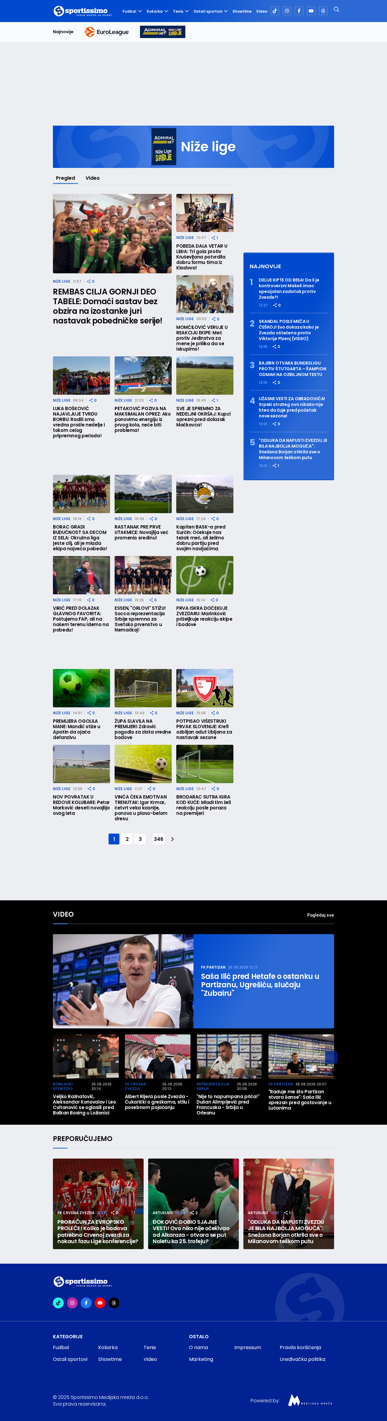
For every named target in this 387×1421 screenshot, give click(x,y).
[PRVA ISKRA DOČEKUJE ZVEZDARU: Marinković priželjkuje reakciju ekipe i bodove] (204, 575)
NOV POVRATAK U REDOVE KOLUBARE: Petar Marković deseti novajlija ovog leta (81, 805)
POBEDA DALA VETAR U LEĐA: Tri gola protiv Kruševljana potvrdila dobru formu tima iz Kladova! (201, 257)
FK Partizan (213, 967)
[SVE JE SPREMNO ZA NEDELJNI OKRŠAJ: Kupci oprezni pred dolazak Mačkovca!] (204, 375)
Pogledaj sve (320, 915)
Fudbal (129, 11)
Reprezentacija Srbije (213, 1086)
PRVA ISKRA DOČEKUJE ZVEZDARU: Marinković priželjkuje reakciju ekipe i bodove (204, 616)
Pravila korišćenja (300, 1347)
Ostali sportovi (208, 11)
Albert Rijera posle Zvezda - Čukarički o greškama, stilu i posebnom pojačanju (157, 1102)
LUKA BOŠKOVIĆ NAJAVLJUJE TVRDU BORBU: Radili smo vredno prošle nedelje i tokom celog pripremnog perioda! (79, 422)
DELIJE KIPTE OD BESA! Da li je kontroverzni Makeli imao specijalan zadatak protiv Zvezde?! (289, 288)
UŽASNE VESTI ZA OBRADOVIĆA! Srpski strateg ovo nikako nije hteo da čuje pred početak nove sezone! (292, 407)
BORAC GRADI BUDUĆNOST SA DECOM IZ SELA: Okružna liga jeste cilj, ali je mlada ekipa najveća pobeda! (80, 537)
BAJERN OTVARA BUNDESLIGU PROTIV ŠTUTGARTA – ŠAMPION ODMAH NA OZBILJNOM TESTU (292, 369)
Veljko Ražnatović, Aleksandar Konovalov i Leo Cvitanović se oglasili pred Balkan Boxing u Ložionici (84, 1105)
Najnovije (63, 31)
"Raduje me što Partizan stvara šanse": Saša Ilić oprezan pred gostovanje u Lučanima (299, 1100)
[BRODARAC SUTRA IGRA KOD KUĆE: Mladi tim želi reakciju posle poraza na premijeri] (204, 764)
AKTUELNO (163, 1212)
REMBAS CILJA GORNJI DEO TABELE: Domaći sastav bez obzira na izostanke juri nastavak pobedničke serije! (107, 306)
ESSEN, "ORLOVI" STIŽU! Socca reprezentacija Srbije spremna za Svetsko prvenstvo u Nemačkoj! (140, 619)
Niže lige (61, 281)
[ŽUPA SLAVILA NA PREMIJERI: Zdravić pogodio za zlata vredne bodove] (143, 688)
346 (158, 839)
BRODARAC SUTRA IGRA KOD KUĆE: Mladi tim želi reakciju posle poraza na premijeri (203, 805)
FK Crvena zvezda (135, 1086)
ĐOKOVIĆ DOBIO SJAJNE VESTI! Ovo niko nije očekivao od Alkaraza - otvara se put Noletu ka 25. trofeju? (191, 1232)
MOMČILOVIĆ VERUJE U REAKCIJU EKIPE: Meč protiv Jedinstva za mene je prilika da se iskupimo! (201, 338)
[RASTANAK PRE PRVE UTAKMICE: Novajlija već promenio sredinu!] (143, 494)
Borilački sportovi (63, 1086)
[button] (331, 1057)
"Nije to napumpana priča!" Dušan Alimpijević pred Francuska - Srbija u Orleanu (228, 1105)
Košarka (155, 11)
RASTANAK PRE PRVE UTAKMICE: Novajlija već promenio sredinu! (141, 532)
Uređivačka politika (302, 1359)
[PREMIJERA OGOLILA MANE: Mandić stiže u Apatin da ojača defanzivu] (81, 688)
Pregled (65, 178)
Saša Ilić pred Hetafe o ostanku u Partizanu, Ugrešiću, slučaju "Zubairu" (260, 985)
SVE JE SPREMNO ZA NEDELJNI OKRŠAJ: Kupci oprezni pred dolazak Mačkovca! (203, 417)
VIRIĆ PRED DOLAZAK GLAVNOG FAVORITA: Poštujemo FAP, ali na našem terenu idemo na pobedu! (81, 619)
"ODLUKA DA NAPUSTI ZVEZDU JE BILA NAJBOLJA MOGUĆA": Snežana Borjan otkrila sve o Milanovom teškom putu (293, 449)
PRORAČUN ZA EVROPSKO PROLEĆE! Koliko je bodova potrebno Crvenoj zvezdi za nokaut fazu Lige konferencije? (97, 1232)
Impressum (247, 1347)
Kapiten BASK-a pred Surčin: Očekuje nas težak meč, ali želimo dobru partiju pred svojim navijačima (200, 537)
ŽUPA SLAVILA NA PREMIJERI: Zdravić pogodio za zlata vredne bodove (143, 729)
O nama (198, 1347)
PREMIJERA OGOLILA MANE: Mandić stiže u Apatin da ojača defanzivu (76, 729)
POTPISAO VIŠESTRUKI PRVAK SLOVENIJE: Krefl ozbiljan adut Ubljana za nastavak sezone (204, 729)
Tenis (178, 11)
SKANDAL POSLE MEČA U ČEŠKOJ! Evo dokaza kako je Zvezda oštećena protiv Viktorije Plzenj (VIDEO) (289, 330)
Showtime (242, 11)
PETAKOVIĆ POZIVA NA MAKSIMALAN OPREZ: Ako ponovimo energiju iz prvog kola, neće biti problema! (143, 419)
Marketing (201, 1359)
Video (261, 11)
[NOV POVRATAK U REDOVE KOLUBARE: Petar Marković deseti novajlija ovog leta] (81, 764)
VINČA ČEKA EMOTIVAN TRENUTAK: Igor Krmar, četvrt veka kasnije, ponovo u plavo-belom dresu (141, 807)
